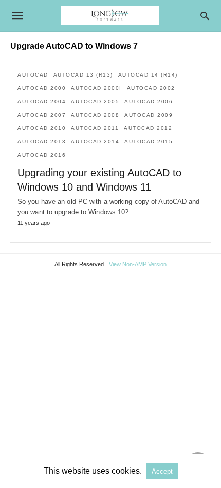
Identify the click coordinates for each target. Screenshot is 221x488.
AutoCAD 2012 (148, 128)
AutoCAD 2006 (148, 101)
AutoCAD (32, 75)
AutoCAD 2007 (41, 115)
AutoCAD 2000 (41, 88)
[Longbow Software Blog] (110, 15)
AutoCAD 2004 (41, 101)
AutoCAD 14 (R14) (148, 75)
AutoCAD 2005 (95, 101)
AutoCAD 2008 (95, 115)
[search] (205, 16)
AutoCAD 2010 (41, 128)
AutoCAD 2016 (41, 155)
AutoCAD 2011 (95, 128)
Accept (162, 471)
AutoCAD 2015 (148, 141)
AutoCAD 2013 (41, 141)
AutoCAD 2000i (96, 88)
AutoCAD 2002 (151, 88)
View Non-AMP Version (138, 264)
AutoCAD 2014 (95, 141)
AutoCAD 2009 (148, 115)
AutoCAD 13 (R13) (83, 75)
